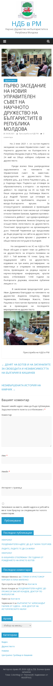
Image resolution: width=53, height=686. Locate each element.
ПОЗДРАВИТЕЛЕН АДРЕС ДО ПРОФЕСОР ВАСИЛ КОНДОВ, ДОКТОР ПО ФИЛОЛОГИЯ (24, 591)
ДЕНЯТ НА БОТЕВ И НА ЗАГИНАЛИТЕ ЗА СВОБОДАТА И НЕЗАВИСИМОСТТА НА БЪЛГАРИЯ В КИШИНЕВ (26, 368)
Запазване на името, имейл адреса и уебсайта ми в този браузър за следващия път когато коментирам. (25, 510)
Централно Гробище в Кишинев (17, 655)
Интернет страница (12, 487)
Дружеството (10, 80)
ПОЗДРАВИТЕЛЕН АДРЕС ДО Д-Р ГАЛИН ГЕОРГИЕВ (26, 544)
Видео (5, 642)
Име (4, 455)
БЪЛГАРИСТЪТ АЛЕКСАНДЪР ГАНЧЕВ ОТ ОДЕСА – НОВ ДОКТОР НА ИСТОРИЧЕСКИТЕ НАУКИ (23, 606)
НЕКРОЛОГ (7, 539)
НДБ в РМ (26, 23)
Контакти (32, 584)
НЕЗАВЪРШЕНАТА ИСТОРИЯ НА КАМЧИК (21, 387)
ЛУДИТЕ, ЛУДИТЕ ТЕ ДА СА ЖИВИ (18, 548)
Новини (5, 650)
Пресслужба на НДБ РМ (29, 133)
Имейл (6, 471)
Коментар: (7, 414)
